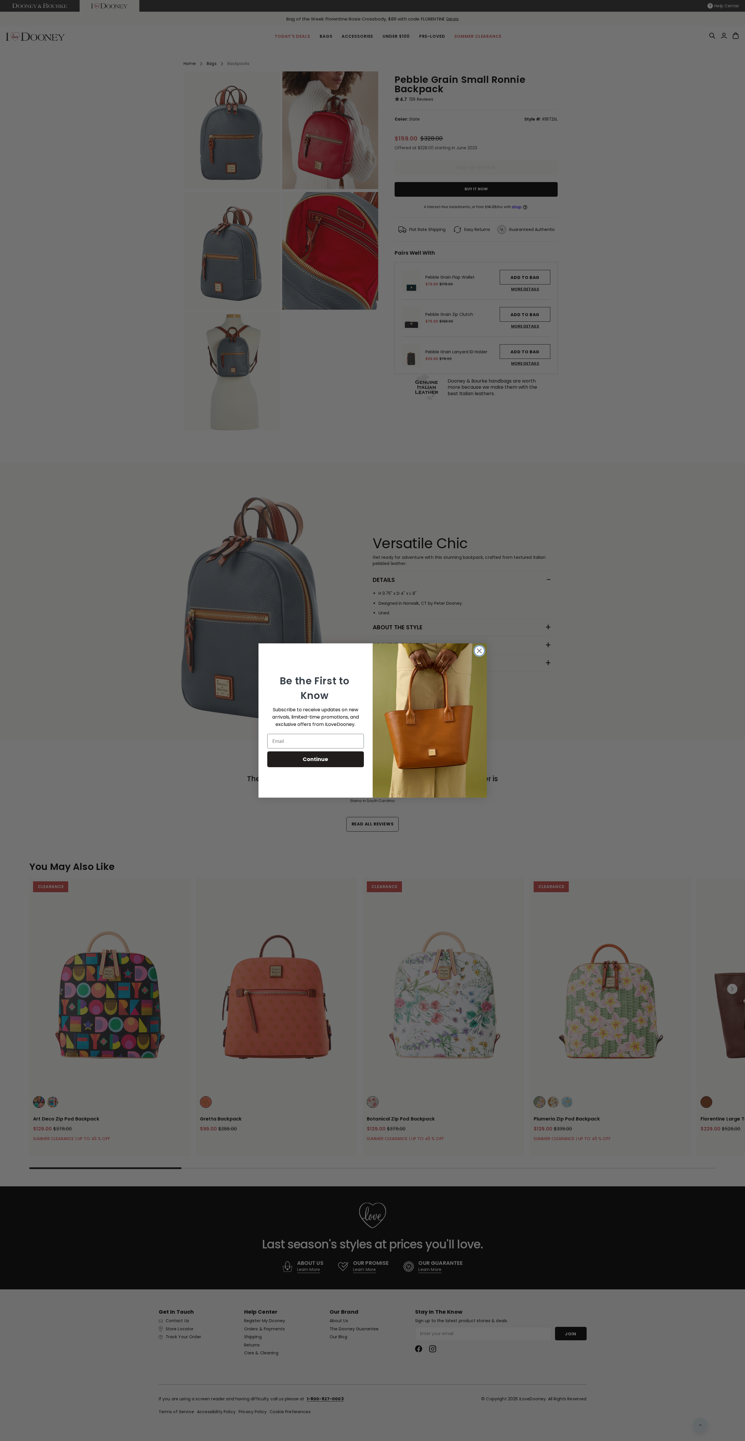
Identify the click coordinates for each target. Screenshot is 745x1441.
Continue (315, 759)
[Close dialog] (479, 651)
